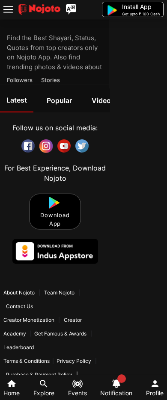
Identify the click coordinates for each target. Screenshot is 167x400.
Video (101, 100)
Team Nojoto (59, 292)
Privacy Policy (74, 361)
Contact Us (19, 306)
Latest (16, 100)
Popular (59, 100)
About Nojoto (19, 292)
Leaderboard (18, 347)
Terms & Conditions (26, 361)
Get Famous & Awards (60, 333)
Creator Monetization (29, 320)
